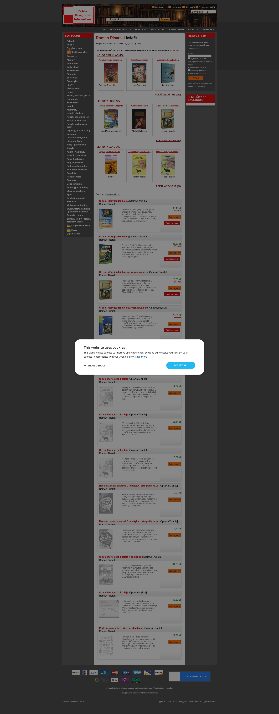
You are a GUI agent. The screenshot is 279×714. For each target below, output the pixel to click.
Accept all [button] (181, 365)
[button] (94, 365)
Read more (141, 356)
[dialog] (139, 357)
